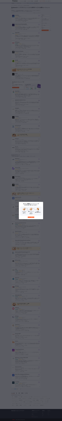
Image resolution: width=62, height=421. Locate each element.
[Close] (42, 202)
